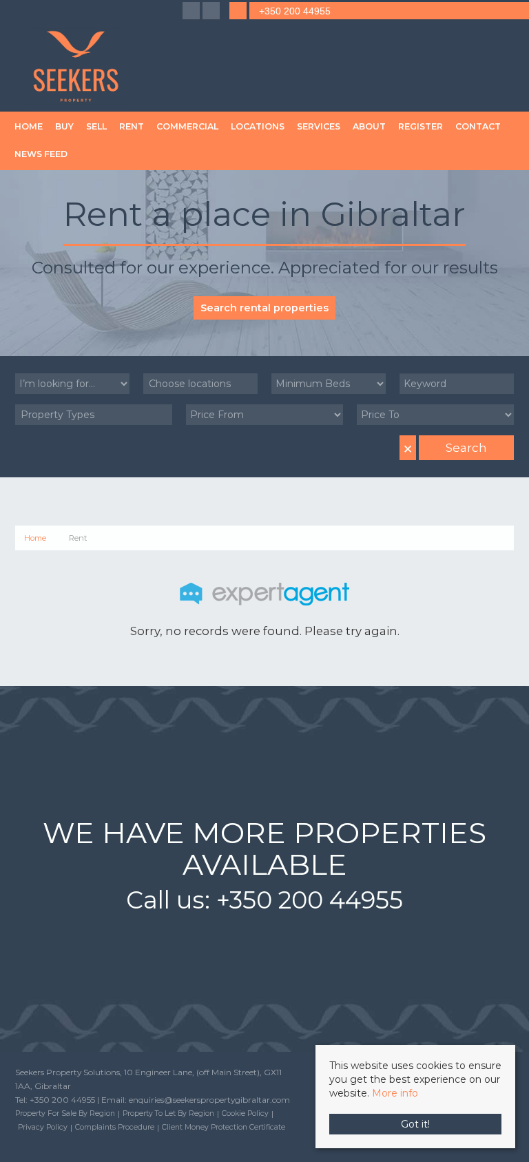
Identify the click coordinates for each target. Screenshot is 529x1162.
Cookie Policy (245, 1113)
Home (28, 126)
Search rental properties (264, 308)
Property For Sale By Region (65, 1113)
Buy (64, 126)
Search (466, 448)
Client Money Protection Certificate (223, 1127)
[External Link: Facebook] (193, 12)
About (369, 126)
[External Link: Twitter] (212, 12)
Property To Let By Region (168, 1113)
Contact (478, 126)
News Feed (41, 154)
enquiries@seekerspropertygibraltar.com (209, 1099)
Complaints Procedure (114, 1127)
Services (318, 126)
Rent (131, 126)
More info (395, 1093)
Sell (96, 126)
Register (420, 126)
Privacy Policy (43, 1127)
